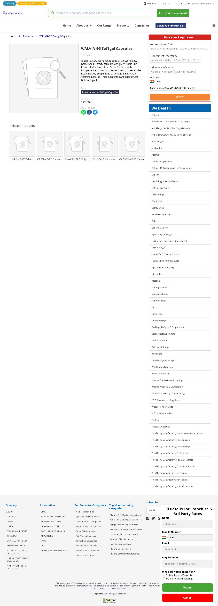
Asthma (155, 154)
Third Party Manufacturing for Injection (170, 453)
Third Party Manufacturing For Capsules (171, 440)
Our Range (104, 25)
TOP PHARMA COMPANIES (53, 531)
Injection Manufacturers (121, 544)
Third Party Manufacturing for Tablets (170, 479)
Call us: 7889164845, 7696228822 (195, 3)
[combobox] (99, 13)
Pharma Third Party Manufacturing (168, 393)
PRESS (43, 545)
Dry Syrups (157, 201)
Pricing (10, 3)
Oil (153, 307)
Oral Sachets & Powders (163, 333)
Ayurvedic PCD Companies (87, 550)
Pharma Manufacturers (120, 549)
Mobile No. (155, 77)
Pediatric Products (160, 373)
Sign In (166, 3)
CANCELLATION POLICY (16, 541)
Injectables (157, 274)
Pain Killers (157, 353)
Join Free (151, 3)
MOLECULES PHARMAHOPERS (54, 550)
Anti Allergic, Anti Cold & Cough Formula (171, 128)
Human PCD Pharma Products (166, 254)
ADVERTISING (47, 536)
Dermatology (158, 194)
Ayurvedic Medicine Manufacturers (126, 519)
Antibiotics (157, 148)
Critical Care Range (161, 188)
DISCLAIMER (11, 536)
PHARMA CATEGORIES (51, 521)
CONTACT (10, 516)
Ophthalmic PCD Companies (88, 521)
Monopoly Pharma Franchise (88, 526)
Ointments (157, 314)
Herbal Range (158, 247)
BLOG (43, 511)
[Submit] (52, 13)
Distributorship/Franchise (179, 575)
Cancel (187, 597)
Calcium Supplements (162, 161)
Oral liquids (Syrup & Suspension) (168, 327)
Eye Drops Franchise (84, 511)
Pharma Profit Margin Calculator (17, 559)
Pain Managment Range (163, 360)
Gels (154, 221)
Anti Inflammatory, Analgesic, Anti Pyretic (171, 134)
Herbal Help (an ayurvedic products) (169, 241)
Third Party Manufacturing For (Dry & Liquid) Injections (178, 433)
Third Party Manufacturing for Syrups (169, 473)
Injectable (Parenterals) (163, 267)
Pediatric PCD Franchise (86, 545)
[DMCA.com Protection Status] (109, 600)
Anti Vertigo (157, 141)
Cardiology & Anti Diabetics (165, 181)
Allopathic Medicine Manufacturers (126, 529)
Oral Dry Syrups (159, 320)
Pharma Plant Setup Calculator (16, 567)
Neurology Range (160, 294)
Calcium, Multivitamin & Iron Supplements (171, 168)
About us (82, 25)
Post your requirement (173, 13)
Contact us (142, 25)
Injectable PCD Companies (87, 516)
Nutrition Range (159, 300)
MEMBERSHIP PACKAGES (17, 545)
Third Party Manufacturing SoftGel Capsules (172, 486)
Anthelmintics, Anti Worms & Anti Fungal (171, 121)
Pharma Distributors (84, 555)
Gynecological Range (162, 234)
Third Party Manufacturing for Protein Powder (173, 466)
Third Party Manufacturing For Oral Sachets (172, 459)
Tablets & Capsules (161, 426)
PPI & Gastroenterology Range (166, 400)
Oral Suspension (159, 340)
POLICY (9, 526)
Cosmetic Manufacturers (121, 539)
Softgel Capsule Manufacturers (124, 524)
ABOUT (9, 511)
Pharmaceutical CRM (32, 3)
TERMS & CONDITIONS (16, 531)
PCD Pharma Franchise (162, 367)
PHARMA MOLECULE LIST (52, 526)
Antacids (156, 115)
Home (67, 25)
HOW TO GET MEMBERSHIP (53, 516)
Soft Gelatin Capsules (162, 413)
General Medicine (160, 227)
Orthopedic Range (160, 347)
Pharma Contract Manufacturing (167, 380)
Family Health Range (161, 214)
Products (123, 25)
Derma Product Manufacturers (124, 534)
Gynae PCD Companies (85, 531)
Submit (187, 587)
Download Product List (171, 25)
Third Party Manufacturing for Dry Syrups (171, 446)
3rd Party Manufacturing (179, 578)
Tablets (155, 420)
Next (180, 97)
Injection (156, 280)
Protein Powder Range (162, 406)
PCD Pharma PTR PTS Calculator (16, 552)
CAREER (9, 521)
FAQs (43, 541)
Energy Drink (158, 207)
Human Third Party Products (165, 260)
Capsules (156, 174)
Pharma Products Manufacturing (167, 386)
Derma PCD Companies (86, 541)
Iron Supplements (160, 287)
